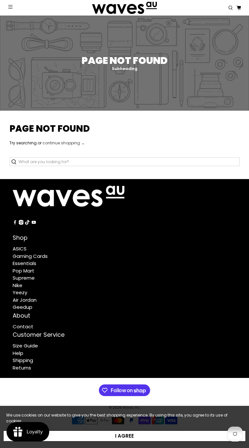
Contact (23, 326)
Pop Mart (23, 270)
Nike (17, 285)
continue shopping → (63, 143)
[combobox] (124, 161)
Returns (22, 367)
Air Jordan (25, 300)
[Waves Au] (124, 8)
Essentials (24, 263)
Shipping (23, 360)
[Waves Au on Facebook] (15, 223)
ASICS (20, 248)
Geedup (22, 307)
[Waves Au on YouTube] (33, 223)
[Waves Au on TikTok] (27, 223)
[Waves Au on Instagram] (21, 223)
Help (18, 353)
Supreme (24, 277)
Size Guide (25, 345)
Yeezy (20, 292)
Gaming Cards (30, 256)
